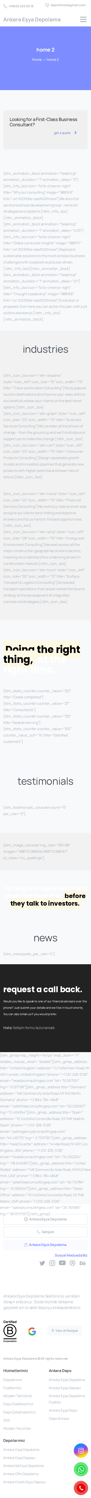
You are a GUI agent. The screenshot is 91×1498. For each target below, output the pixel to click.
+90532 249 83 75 (21, 6)
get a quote (62, 133)
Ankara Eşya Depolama (32, 19)
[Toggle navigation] (83, 19)
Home (37, 59)
